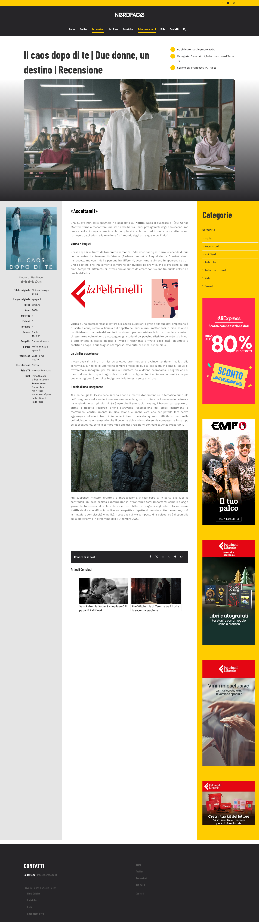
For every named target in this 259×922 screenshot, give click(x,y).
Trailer (208, 238)
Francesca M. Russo (204, 67)
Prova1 (209, 286)
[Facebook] (150, 557)
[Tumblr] (175, 557)
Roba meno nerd (216, 56)
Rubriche (210, 262)
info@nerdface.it (47, 874)
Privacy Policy (31, 887)
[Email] (181, 557)
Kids (207, 278)
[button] (184, 29)
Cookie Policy (49, 887)
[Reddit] (163, 557)
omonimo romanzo (118, 252)
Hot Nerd (210, 254)
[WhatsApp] (169, 557)
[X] (156, 557)
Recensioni (198, 56)
